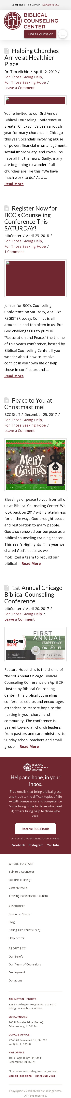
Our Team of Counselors (25, 964)
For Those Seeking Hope (25, 82)
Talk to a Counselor (21, 871)
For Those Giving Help (23, 77)
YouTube (53, 845)
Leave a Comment (19, 87)
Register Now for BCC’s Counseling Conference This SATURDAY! (30, 218)
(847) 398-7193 (45, 1076)
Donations (15, 980)
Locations (17, 5)
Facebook (18, 845)
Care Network (18, 887)
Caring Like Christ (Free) (24, 930)
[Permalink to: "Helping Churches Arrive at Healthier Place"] (35, 100)
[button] (62, 34)
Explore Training (19, 880)
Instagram (36, 845)
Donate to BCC (50, 5)
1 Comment (14, 251)
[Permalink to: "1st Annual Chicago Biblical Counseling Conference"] (35, 644)
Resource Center (20, 914)
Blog (12, 922)
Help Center (33, 5)
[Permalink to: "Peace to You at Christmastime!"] (35, 465)
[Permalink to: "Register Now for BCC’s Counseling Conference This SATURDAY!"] (35, 278)
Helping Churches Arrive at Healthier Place (31, 57)
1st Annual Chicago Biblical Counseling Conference (33, 594)
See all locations (20, 1076)
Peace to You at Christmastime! (28, 404)
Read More (14, 183)
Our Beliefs (16, 956)
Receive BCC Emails (35, 829)
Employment (17, 972)
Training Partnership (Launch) (28, 896)
